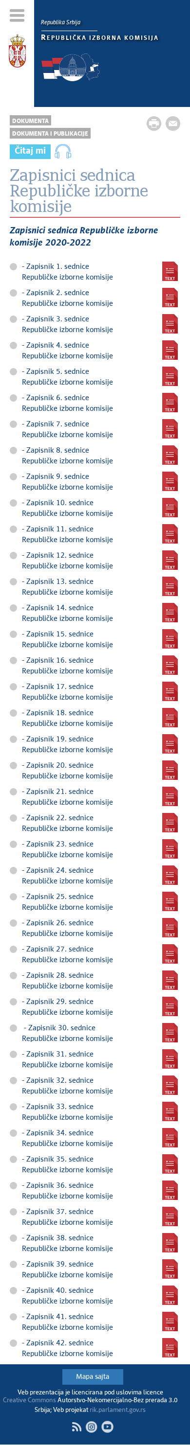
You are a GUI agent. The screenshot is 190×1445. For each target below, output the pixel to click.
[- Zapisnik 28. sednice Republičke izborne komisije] (170, 980)
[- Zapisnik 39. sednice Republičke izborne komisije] (170, 1269)
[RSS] (76, 1427)
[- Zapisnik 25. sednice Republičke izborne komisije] (170, 901)
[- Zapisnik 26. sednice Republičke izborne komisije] (170, 927)
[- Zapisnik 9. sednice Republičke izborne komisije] (170, 481)
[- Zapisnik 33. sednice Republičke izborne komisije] (170, 1111)
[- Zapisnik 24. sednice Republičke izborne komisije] (170, 875)
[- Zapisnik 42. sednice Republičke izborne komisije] (170, 1347)
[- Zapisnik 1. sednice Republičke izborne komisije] (170, 271)
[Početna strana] (17, 52)
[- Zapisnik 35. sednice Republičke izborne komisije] (170, 1164)
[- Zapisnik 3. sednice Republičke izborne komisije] (170, 324)
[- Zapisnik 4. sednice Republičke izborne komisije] (170, 350)
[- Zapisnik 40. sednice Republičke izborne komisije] (170, 1295)
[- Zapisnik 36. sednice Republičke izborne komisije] (170, 1190)
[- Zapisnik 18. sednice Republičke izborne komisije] (170, 717)
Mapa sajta (92, 1377)
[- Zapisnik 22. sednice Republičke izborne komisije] (170, 822)
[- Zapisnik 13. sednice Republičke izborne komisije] (170, 586)
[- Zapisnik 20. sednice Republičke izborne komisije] (170, 770)
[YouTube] (107, 1427)
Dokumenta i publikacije (50, 134)
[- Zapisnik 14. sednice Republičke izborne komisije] (170, 612)
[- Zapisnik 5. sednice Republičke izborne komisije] (170, 376)
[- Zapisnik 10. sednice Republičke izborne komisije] (170, 507)
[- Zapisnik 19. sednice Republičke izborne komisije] (170, 744)
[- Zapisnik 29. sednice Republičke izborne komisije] (170, 1006)
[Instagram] (91, 1427)
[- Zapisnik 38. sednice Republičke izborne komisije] (170, 1242)
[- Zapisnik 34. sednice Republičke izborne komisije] (170, 1137)
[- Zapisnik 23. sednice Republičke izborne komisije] (170, 849)
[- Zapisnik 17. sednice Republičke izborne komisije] (170, 691)
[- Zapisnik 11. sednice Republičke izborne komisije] (170, 534)
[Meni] (17, 15)
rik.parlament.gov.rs (118, 1410)
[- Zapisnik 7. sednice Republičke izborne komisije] (170, 429)
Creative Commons (29, 1400)
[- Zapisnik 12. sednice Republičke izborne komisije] (170, 560)
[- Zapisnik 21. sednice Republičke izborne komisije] (170, 796)
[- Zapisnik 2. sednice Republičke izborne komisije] (170, 297)
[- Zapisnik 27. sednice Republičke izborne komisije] (170, 954)
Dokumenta (30, 121)
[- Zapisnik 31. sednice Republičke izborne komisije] (170, 1059)
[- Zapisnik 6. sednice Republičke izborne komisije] (170, 402)
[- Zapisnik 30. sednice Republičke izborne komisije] (170, 1032)
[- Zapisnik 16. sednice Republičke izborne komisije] (170, 665)
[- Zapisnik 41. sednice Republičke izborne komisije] (170, 1321)
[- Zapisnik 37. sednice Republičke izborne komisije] (170, 1216)
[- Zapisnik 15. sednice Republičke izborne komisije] (170, 639)
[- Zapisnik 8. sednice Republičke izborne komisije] (170, 455)
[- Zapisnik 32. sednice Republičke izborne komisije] (170, 1085)
